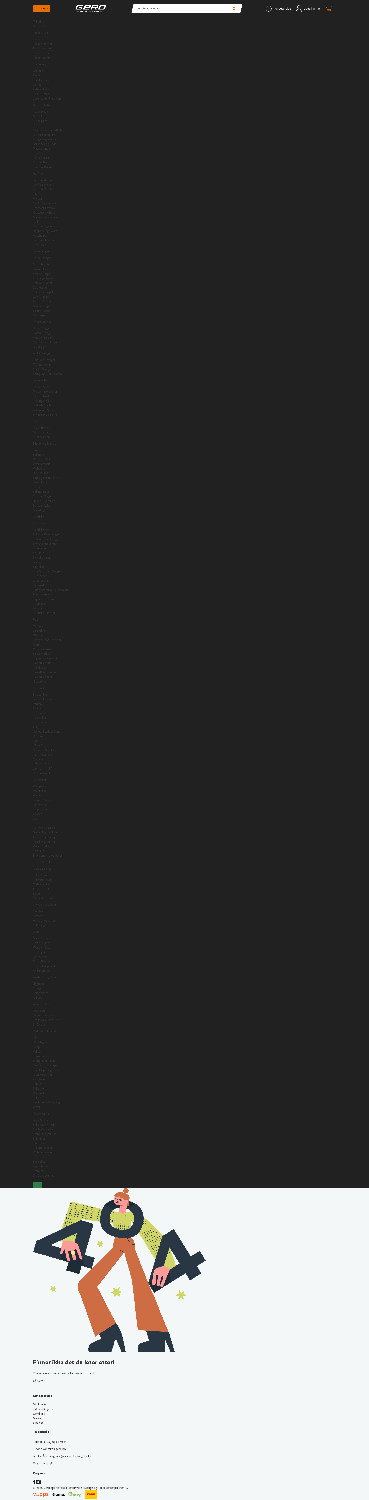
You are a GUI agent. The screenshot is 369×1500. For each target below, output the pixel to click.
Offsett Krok (41, 889)
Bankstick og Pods (44, 144)
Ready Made (40, 111)
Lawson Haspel (42, 269)
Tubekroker (40, 667)
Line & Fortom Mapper (47, 571)
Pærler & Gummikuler (46, 1020)
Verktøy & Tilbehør (45, 1031)
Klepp (36, 1047)
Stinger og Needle (44, 139)
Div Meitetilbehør (44, 135)
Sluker (37, 450)
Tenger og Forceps (45, 1065)
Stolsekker (40, 1161)
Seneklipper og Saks (45, 1070)
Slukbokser (40, 1143)
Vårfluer (38, 635)
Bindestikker (41, 694)
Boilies (37, 84)
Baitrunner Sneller (44, 410)
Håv (35, 1037)
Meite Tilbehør (42, 105)
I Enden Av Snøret (44, 443)
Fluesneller (39, 548)
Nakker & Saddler (43, 750)
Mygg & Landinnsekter (47, 640)
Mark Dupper (41, 938)
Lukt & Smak (41, 94)
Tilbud (37, 21)
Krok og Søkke (42, 868)
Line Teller (39, 245)
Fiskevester (40, 805)
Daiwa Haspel (41, 264)
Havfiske (38, 173)
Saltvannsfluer (42, 654)
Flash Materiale (42, 754)
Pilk (35, 194)
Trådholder (40, 713)
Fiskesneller (40, 380)
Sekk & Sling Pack (44, 1124)
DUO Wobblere (42, 473)
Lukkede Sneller (42, 405)
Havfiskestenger (43, 180)
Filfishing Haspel (43, 278)
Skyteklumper (41, 557)
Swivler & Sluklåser (44, 905)
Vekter (37, 1051)
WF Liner (38, 553)
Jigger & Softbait (44, 501)
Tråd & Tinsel (41, 764)
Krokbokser (40, 722)
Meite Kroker (41, 116)
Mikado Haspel (42, 306)
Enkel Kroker (41, 875)
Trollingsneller (42, 401)
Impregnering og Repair (48, 855)
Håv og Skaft (41, 158)
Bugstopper (40, 809)
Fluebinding (40, 688)
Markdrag (39, 510)
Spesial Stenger (43, 369)
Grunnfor (39, 71)
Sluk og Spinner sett (46, 478)
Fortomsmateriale (44, 594)
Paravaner (39, 1079)
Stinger (37, 988)
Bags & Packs (41, 1120)
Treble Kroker (41, 884)
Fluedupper (40, 952)
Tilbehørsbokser (43, 1148)
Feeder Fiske (41, 32)
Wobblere (39, 468)
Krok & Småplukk (43, 862)
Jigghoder (39, 984)
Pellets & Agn (41, 89)
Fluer (36, 619)
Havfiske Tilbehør (44, 240)
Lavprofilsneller (42, 396)
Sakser (37, 708)
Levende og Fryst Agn (47, 98)
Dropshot (39, 1011)
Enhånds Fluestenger (46, 534)
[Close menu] (37, 1185)
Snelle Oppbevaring (45, 1129)
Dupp (36, 932)
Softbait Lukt (41, 505)
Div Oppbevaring (43, 1175)
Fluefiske (38, 516)
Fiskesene (39, 421)
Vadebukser (40, 791)
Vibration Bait (41, 459)
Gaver (36, 1107)
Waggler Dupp (42, 947)
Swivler (37, 916)
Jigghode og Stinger (46, 977)
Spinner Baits (41, 491)
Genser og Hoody (44, 837)
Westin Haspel (42, 274)
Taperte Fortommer (46, 599)
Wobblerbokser (42, 1152)
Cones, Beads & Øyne (46, 731)
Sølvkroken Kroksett (46, 203)
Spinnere (38, 454)
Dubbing (38, 736)
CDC (36, 727)
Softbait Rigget (43, 496)
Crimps (37, 997)
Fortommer (40, 993)
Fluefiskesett (41, 530)
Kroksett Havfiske (44, 208)
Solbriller (38, 851)
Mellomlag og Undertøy (48, 832)
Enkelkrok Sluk (42, 880)
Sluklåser (38, 911)
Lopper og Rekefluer (46, 658)
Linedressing (41, 580)
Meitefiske (39, 26)
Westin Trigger (42, 337)
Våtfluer (38, 626)
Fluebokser (40, 576)
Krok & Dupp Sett (44, 966)
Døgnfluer (39, 630)
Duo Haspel (40, 287)
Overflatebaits (42, 464)
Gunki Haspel (41, 297)
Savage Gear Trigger (46, 342)
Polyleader (39, 604)
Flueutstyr (39, 523)
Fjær (36, 741)
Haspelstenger (42, 258)
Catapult (38, 125)
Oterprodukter (42, 1074)
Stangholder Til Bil (44, 1061)
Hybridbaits (40, 482)
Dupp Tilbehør (42, 961)
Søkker (37, 893)
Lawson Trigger (43, 333)
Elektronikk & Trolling (46, 1102)
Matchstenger (42, 148)
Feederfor (39, 75)
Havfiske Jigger (42, 226)
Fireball (37, 198)
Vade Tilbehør (42, 846)
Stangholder (41, 1056)
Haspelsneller (41, 387)
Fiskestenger (41, 251)
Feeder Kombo (42, 57)
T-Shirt (37, 823)
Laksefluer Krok (42, 677)
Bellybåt (38, 608)
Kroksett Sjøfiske (44, 212)
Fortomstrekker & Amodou (50, 590)
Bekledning (40, 779)
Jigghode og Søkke (45, 231)
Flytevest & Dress (44, 828)
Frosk (36, 487)
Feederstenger (42, 48)
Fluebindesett (41, 773)
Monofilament (42, 432)
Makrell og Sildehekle (46, 217)
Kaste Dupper (41, 943)
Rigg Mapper (41, 1166)
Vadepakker (40, 786)
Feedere (38, 39)
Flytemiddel (40, 585)
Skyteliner (39, 567)
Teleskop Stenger (44, 360)
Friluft (37, 1098)
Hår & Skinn (40, 745)
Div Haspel (39, 315)
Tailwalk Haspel (42, 283)
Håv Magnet (40, 1042)
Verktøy (38, 704)
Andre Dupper (42, 970)
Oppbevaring (41, 1113)
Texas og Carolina (44, 1015)
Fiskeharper (40, 235)
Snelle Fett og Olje (45, 414)
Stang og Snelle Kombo (48, 374)
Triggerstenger (43, 322)
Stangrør (39, 1171)
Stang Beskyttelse (44, 1134)
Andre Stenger (42, 353)
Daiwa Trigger (42, 328)
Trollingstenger (43, 364)
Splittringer (40, 925)
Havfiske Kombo (43, 189)
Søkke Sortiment (44, 898)
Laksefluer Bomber (45, 672)
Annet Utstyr (41, 1004)
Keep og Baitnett (44, 167)
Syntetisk (39, 759)
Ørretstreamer (42, 649)
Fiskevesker (40, 1157)
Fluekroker (39, 717)
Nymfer (38, 644)
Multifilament (41, 428)
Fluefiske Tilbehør (44, 613)
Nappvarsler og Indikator (48, 130)
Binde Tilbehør (42, 699)
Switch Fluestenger (45, 543)
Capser (37, 814)
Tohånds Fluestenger (46, 539)
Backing (38, 562)
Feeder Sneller (42, 53)
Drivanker (39, 1088)
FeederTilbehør (42, 44)
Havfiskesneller (42, 185)
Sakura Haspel (41, 310)
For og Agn (40, 64)
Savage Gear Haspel (45, 301)
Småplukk (39, 1024)
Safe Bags (39, 1138)
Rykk (36, 222)
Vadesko (38, 795)
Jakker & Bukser (43, 800)
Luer (36, 818)
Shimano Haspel (43, 292)
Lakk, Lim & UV (42, 768)
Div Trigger (40, 347)
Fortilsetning (41, 80)
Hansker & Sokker (44, 841)
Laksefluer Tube (43, 663)
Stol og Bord (41, 162)
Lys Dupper (40, 957)
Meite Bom (40, 121)
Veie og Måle (41, 1093)
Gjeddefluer (40, 681)
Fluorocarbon (41, 437)
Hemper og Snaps (44, 920)
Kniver (37, 1084)
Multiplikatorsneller (45, 391)
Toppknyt (39, 153)
